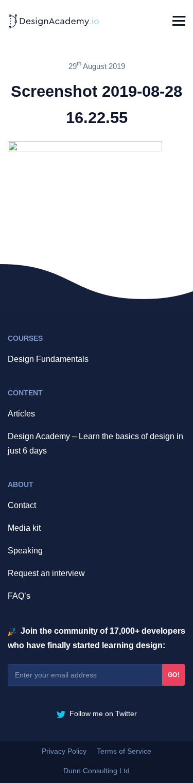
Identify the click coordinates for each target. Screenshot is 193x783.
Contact (22, 505)
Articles (21, 413)
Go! (174, 674)
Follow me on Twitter (102, 713)
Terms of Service (124, 751)
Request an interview (46, 573)
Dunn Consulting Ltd (96, 771)
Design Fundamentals (48, 359)
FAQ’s (19, 595)
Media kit (24, 528)
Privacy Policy (64, 751)
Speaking (25, 550)
